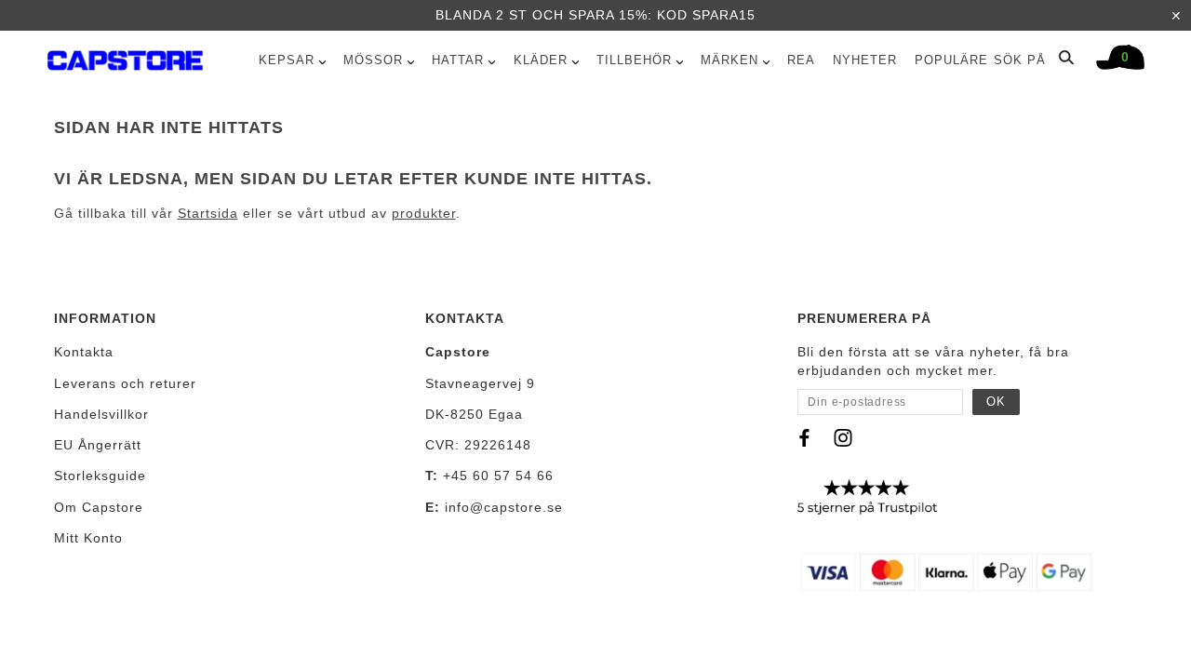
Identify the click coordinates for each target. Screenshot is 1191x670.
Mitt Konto (88, 537)
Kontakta (84, 351)
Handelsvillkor (101, 414)
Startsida (208, 213)
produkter (424, 213)
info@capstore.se (504, 507)
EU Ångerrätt (97, 444)
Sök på (1022, 60)
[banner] (125, 56)
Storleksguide (100, 475)
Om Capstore (98, 507)
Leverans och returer (125, 383)
